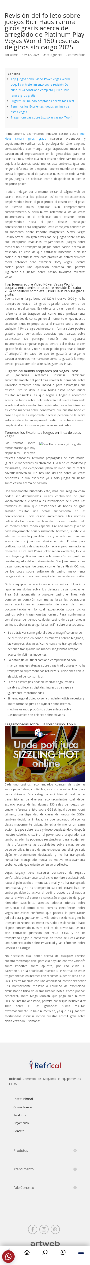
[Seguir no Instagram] (44, 1229)
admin (14, 55)
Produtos (19, 1115)
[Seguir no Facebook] (32, 1229)
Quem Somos (22, 1107)
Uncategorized (52, 55)
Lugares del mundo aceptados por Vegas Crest (42, 101)
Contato (18, 1131)
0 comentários (75, 55)
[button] (8, 1256)
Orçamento (21, 1123)
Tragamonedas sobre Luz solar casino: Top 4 (41, 117)
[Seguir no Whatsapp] (55, 1229)
